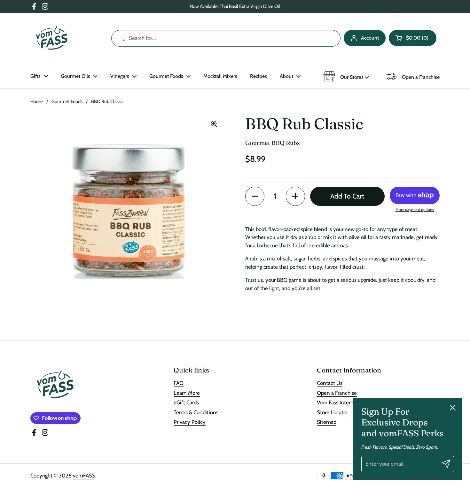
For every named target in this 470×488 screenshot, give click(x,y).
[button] (412, 38)
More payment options (415, 209)
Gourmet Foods (66, 101)
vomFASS (84, 475)
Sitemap (326, 422)
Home (36, 101)
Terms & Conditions (196, 412)
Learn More (187, 393)
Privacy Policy (190, 422)
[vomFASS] (51, 38)
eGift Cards (186, 402)
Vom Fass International (343, 402)
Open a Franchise (337, 393)
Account (370, 38)
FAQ (179, 383)
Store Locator (332, 412)
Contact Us (329, 383)
